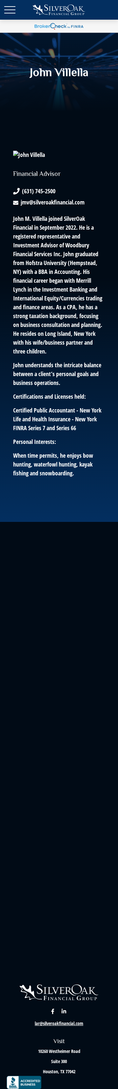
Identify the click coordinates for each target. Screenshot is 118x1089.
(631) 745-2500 (38, 191)
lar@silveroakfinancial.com (59, 1023)
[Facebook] (53, 1011)
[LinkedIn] (64, 1011)
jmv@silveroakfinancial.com (53, 202)
